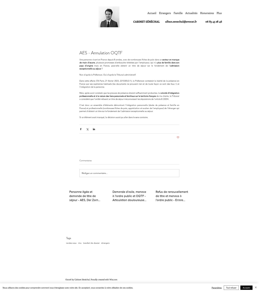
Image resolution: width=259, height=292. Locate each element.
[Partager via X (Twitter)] (87, 129)
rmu (79, 243)
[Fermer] (255, 288)
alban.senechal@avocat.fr (181, 21)
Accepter (246, 287)
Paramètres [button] (217, 287)
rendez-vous (71, 243)
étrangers (105, 243)
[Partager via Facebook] (80, 129)
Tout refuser (231, 287)
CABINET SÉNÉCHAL (146, 21)
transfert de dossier (91, 243)
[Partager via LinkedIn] (94, 129)
